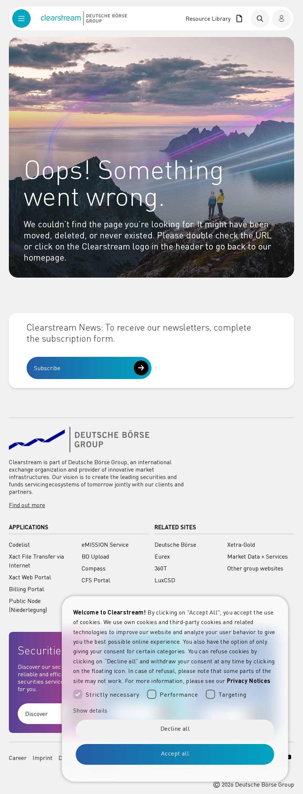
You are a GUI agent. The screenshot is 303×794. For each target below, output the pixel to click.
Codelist (19, 544)
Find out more (27, 505)
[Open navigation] (26, 18)
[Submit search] (260, 18)
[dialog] (175, 689)
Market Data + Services (257, 556)
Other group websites (255, 568)
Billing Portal (26, 589)
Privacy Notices (249, 680)
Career (18, 757)
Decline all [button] (175, 728)
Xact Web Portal (30, 577)
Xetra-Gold (241, 544)
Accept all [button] (175, 753)
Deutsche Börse (175, 544)
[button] (175, 710)
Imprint (42, 757)
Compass (94, 568)
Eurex (162, 556)
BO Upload (95, 556)
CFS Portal (96, 580)
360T (160, 568)
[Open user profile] (281, 18)
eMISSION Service (105, 544)
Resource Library (209, 18)
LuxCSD (164, 580)
